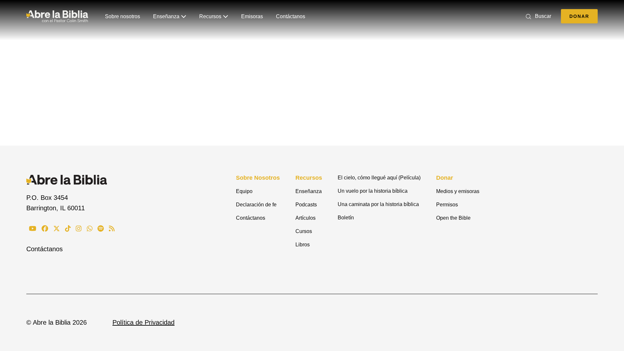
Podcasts (306, 204)
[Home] (57, 16)
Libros (302, 244)
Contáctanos (290, 16)
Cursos (303, 231)
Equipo (244, 191)
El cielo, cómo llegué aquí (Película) (379, 177)
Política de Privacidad (143, 322)
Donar (579, 16)
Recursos (210, 16)
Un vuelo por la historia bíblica (373, 191)
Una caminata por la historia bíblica (378, 204)
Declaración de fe (256, 204)
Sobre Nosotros (258, 178)
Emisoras (252, 16)
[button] (537, 16)
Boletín (346, 217)
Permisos (447, 204)
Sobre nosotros (122, 16)
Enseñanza (166, 16)
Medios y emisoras (457, 191)
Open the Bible (453, 218)
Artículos (305, 218)
